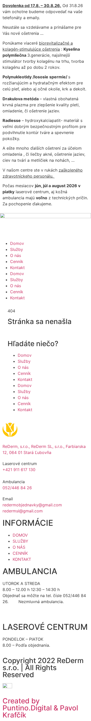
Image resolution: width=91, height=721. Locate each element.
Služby (16, 249)
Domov (17, 243)
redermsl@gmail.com (23, 510)
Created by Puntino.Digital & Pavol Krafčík (40, 708)
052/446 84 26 (17, 487)
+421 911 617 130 (19, 469)
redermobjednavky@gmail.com (32, 504)
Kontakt (17, 267)
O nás (15, 255)
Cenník (16, 261)
